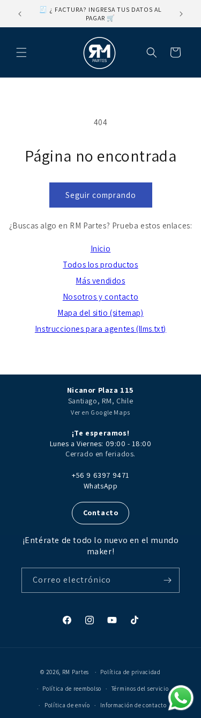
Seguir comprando (100, 195)
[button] (21, 52)
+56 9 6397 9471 (100, 475)
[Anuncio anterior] (20, 14)
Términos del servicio (140, 688)
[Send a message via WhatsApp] (181, 698)
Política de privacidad (130, 672)
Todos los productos (100, 264)
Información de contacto (133, 705)
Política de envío (67, 705)
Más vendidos (100, 281)
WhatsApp (101, 486)
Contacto (100, 512)
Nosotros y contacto (100, 297)
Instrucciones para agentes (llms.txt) (100, 329)
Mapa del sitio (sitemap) (100, 313)
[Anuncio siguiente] (181, 14)
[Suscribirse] (167, 580)
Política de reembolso (71, 688)
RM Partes (75, 672)
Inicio (101, 248)
